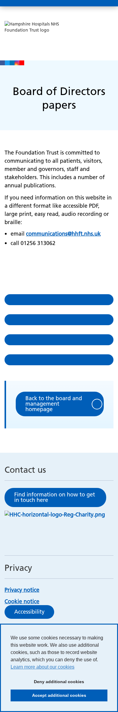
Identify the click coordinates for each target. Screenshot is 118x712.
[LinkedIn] (12, 62)
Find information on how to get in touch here (54, 497)
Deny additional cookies (47, 683)
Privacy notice (22, 589)
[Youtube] (21, 62)
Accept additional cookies (48, 697)
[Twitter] (7, 62)
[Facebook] (2, 62)
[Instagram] (17, 62)
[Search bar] (92, 3)
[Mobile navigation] (106, 3)
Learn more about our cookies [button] (42, 666)
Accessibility (29, 611)
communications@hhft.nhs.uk (63, 233)
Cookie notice (22, 601)
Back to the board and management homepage (53, 404)
